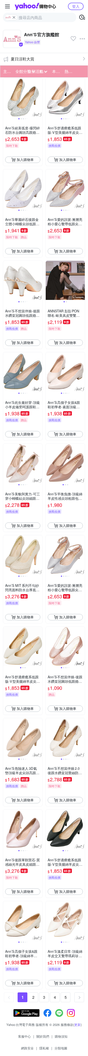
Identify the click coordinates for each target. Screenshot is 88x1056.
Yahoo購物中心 (35, 6)
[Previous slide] (6, 97)
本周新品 (56, 71)
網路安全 (27, 1048)
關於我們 (42, 1036)
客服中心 (24, 1036)
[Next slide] (39, 97)
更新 (77, 1024)
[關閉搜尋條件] (14, 17)
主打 (7, 71)
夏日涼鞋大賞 (22, 59)
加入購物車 (25, 159)
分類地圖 (61, 1048)
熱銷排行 (69, 71)
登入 (75, 6)
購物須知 (61, 1036)
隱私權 (44, 1048)
